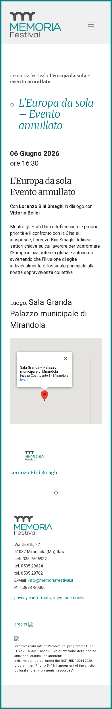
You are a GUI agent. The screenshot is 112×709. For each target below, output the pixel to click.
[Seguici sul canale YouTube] (48, 610)
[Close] (65, 359)
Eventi (24, 380)
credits (21, 624)
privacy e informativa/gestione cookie (50, 597)
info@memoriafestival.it (50, 580)
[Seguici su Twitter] (33, 610)
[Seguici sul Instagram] (62, 610)
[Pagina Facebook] (18, 610)
